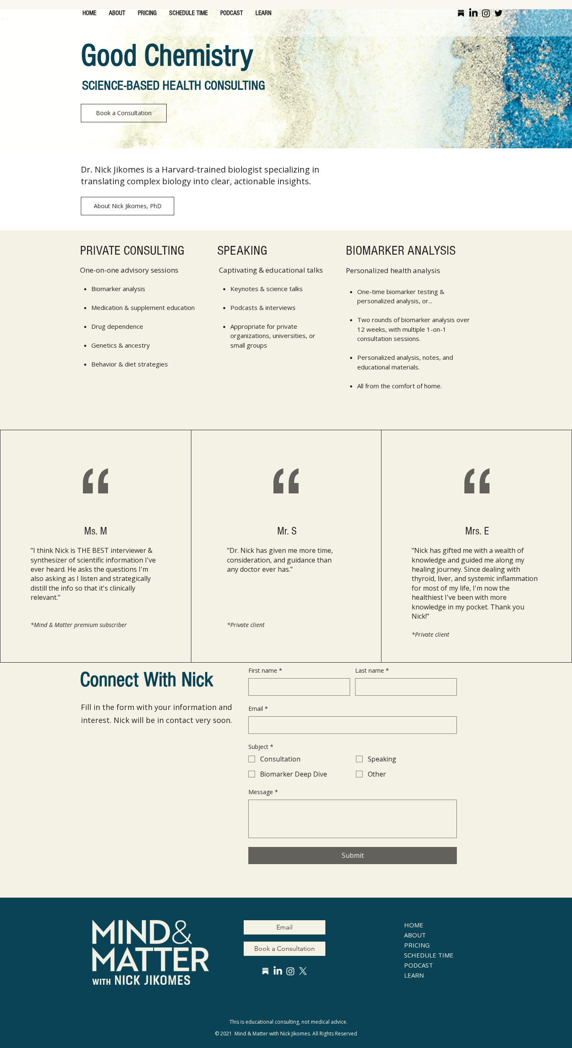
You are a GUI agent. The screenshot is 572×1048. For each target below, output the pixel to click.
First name (265, 670)
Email (258, 708)
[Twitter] (498, 13)
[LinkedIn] (473, 13)
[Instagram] (486, 13)
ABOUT (415, 935)
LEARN (414, 975)
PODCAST (418, 965)
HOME (413, 925)
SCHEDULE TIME (424, 955)
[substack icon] (461, 13)
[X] (303, 971)
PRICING (417, 945)
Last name (372, 670)
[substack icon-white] (265, 971)
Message (263, 792)
